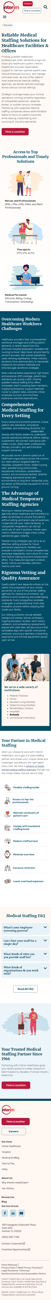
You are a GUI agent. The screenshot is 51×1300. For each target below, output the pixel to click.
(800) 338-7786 (10, 1237)
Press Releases (9, 1264)
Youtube (21, 1215)
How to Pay (8, 1163)
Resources (8, 1197)
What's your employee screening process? (18, 929)
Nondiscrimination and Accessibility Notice (24, 1273)
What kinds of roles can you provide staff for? (19, 955)
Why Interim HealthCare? (15, 1182)
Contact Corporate (12, 1243)
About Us (7, 1178)
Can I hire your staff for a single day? (20, 942)
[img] (11, 7)
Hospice (6, 1152)
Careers (14, 1131)
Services (8, 25)
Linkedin (13, 1215)
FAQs (4, 1169)
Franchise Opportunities (14, 1249)
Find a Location (15, 131)
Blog (4, 1201)
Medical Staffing (10, 1157)
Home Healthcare (11, 1146)
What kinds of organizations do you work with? (21, 970)
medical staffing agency (16, 431)
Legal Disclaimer (10, 1270)
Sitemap (24, 1270)
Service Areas (10, 1206)
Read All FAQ (25, 989)
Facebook (5, 1215)
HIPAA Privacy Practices (29, 1267)
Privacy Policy (9, 1267)
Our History (8, 1188)
